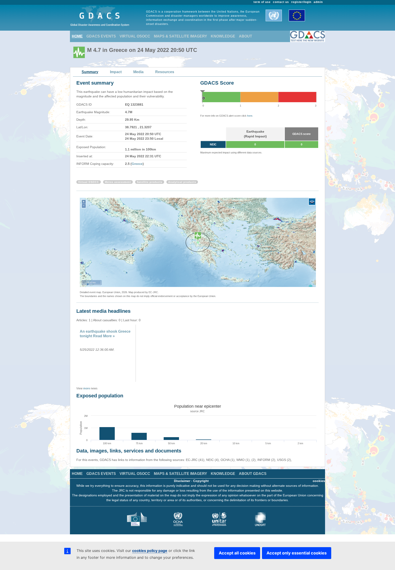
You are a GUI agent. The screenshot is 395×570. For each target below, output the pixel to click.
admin (318, 2)
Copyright (201, 481)
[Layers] (312, 201)
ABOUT (245, 36)
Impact (116, 72)
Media (138, 72)
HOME (77, 36)
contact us (281, 2)
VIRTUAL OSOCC (135, 36)
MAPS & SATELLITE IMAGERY (180, 36)
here (249, 115)
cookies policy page (149, 550)
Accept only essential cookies (297, 553)
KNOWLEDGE (223, 36)
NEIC (213, 144)
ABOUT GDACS (253, 474)
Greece (137, 164)
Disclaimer (182, 481)
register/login (301, 2)
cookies (319, 481)
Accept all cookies (237, 553)
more (86, 388)
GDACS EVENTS (101, 36)
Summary (90, 72)
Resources (164, 72)
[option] (106, 353)
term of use (262, 2)
